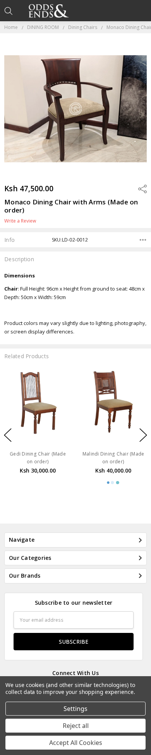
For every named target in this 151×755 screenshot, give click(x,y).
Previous (7, 435)
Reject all (76, 725)
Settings (75, 708)
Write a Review (20, 221)
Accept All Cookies (75, 742)
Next (143, 435)
